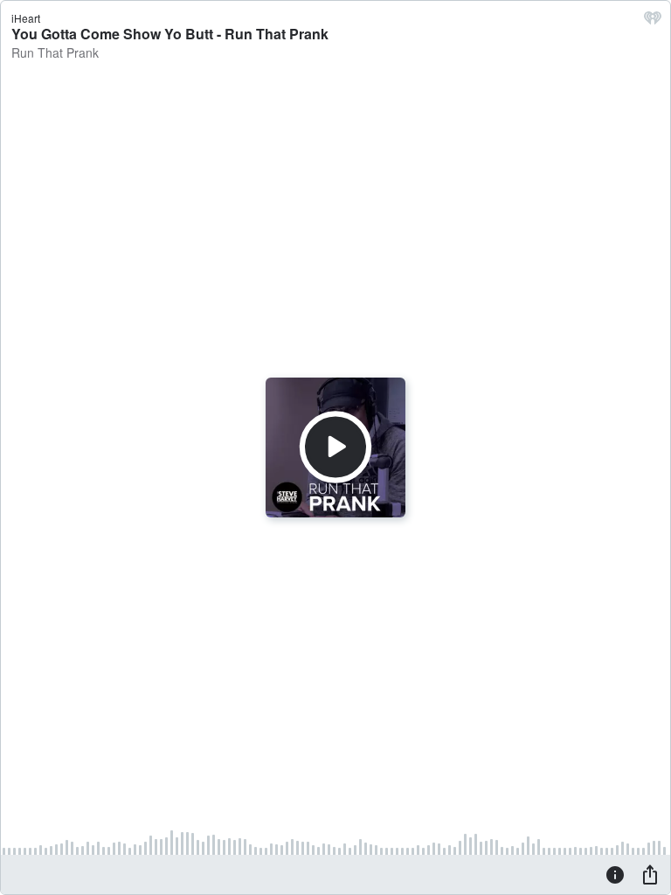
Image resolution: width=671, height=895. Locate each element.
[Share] (650, 874)
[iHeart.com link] (652, 22)
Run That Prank (55, 52)
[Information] (615, 874)
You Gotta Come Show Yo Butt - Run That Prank (170, 34)
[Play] (335, 447)
